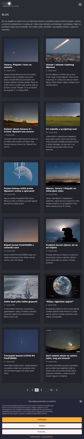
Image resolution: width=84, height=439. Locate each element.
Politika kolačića (35, 436)
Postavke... (42, 432)
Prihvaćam (42, 420)
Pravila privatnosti (47, 436)
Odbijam (42, 426)
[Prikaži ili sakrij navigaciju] (80, 4)
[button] (81, 401)
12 (51, 390)
